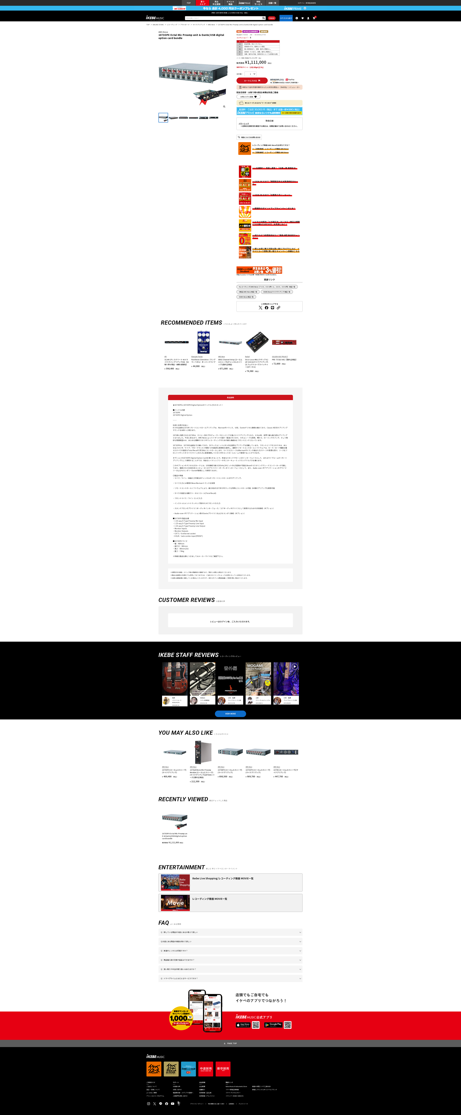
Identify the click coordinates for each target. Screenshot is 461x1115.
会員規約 (231, 1103)
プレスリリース (243, 1103)
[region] (230, 825)
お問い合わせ (177, 1089)
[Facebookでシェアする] (266, 307)
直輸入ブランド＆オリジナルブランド (264, 1089)
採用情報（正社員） (205, 1093)
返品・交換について (153, 1089)
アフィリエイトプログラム (155, 1096)
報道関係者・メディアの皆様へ (183, 1093)
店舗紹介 (202, 1089)
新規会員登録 (311, 3)
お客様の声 (176, 1086)
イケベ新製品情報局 (232, 1089)
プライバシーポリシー (197, 1103)
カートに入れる (250, 80)
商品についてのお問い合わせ (250, 137)
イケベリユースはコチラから (192, 973)
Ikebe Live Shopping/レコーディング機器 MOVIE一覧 (222, 878)
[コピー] (278, 307)
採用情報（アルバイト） (207, 1096)
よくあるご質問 (151, 1093)
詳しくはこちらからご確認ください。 (272, 963)
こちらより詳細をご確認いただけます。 (198, 982)
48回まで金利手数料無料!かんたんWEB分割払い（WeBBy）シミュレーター (271, 87)
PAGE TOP (232, 1043)
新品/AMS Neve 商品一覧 (248, 292)
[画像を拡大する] (224, 107)
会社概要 (202, 1086)
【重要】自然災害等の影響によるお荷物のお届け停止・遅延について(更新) (230, 13)
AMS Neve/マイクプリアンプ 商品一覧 (277, 292)
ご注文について (151, 1086)
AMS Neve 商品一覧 (247, 297)
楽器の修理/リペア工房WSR (261, 1086)
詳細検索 (271, 18)
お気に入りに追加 (246, 97)
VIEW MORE (230, 714)
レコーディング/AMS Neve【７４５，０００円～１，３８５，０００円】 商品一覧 (267, 287)
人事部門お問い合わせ (180, 1096)
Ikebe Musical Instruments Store (236, 1086)
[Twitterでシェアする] (260, 307)
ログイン (301, 3)
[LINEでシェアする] (272, 307)
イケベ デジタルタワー (233, 1093)
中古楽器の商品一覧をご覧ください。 (231, 954)
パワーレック (244, 123)
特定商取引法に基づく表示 (216, 1103)
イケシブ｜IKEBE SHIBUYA (234, 1096)
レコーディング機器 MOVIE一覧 (209, 898)
